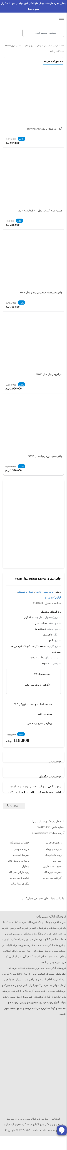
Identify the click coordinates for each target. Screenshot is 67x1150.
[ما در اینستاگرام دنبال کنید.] (58, 907)
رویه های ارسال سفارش (53, 858)
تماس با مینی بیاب (19, 878)
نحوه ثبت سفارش (52, 866)
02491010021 (44, 827)
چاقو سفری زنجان (33, 45)
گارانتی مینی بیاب (52, 878)
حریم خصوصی (21, 849)
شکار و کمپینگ (25, 591)
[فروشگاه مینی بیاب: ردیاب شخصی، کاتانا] (31, 20)
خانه (62, 45)
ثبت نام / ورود (15, 33)
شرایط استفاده (21, 855)
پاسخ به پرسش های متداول (18, 863)
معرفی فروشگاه (53, 872)
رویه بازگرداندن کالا (19, 872)
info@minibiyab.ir (41, 833)
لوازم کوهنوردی (51, 45)
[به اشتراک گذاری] (61, 492)
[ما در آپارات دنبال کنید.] (50, 907)
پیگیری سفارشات (20, 883)
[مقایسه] (55, 492)
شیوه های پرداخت (52, 849)
